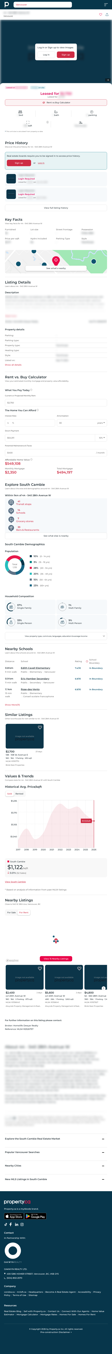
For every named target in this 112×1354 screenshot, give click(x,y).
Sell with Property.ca (35, 1311)
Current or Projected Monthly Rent (20, 396)
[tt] (6, 1224)
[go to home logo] (17, 1202)
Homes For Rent (87, 1314)
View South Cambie (15, 881)
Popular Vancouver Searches (22, 1152)
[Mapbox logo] (12, 960)
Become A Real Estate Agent (60, 1292)
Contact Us (53, 1311)
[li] (17, 1224)
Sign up (66, 54)
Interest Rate (10, 416)
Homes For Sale (68, 1314)
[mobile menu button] (107, 4)
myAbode (26, 1209)
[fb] (11, 1224)
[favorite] (40, 727)
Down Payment (12, 431)
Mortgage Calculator (27, 1314)
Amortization (63, 416)
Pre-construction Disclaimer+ (56, 1332)
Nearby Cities (13, 1165)
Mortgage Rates (48, 1314)
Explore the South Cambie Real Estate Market (32, 1138)
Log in (46, 54)
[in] (22, 1224)
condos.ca (9, 1292)
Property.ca (10, 1209)
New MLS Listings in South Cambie (26, 1179)
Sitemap (33, 1295)
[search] (43, 5)
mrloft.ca (21, 1292)
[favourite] (100, 14)
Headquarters (36, 1292)
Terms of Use (19, 1295)
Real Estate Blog (12, 1311)
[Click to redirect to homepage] (7, 4)
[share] (107, 14)
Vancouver (8, 16)
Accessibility (84, 1292)
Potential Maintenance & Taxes (18, 446)
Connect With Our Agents (75, 1311)
